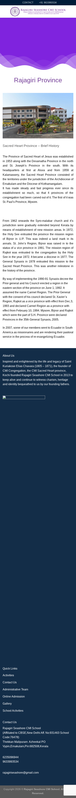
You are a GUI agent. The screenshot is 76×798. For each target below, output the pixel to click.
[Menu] (5, 11)
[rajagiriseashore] (39, 11)
